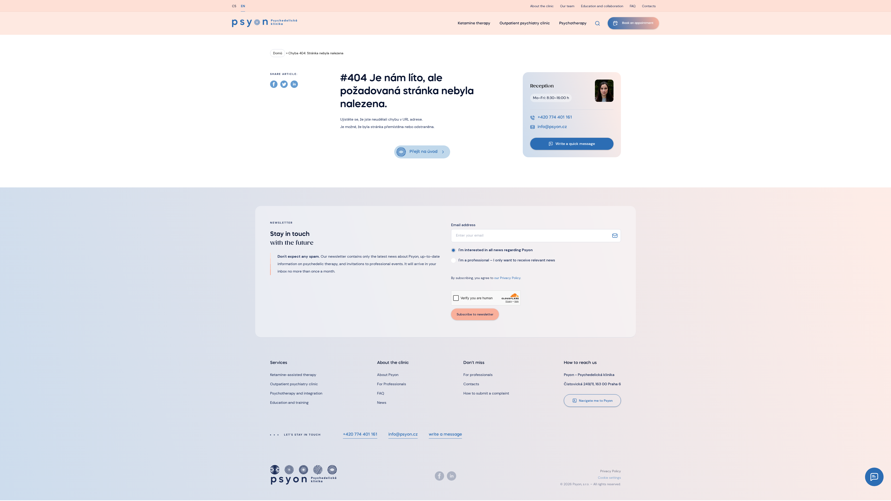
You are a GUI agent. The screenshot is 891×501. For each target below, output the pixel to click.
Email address (463, 224)
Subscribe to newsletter (475, 314)
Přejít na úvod (423, 152)
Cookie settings (609, 477)
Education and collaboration (602, 6)
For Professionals (391, 384)
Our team (567, 6)
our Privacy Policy (507, 278)
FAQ (633, 6)
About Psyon (387, 374)
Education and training (289, 402)
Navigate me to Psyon (596, 400)
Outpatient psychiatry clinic (525, 23)
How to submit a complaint (486, 393)
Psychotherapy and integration (296, 393)
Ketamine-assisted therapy (293, 374)
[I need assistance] (874, 477)
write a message (445, 435)
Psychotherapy (573, 23)
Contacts (649, 6)
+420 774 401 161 (555, 117)
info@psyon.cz (552, 127)
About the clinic (542, 6)
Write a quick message (575, 143)
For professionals (478, 374)
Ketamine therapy (474, 23)
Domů (277, 53)
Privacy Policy (610, 471)
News (381, 402)
